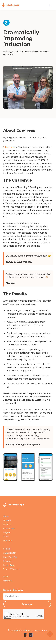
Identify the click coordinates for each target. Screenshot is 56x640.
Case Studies (9, 528)
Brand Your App (10, 557)
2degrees (8, 147)
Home (6, 516)
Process (6, 524)
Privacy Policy (9, 565)
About (6, 536)
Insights (6, 532)
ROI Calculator (9, 553)
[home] (10, 5)
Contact (6, 548)
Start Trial (7, 540)
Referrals (7, 561)
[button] (50, 5)
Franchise (7, 580)
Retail (5, 576)
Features (7, 520)
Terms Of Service (10, 569)
